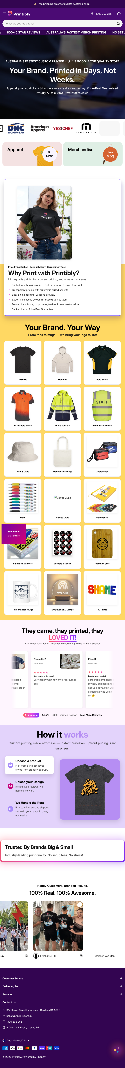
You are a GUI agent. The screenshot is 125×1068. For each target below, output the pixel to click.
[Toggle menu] (4, 14)
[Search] (118, 23)
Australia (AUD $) (17, 1040)
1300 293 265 (14, 1021)
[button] (14, 534)
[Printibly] (70, 128)
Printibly (16, 1056)
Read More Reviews (91, 715)
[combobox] (62, 23)
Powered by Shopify (34, 1056)
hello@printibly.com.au (19, 1015)
